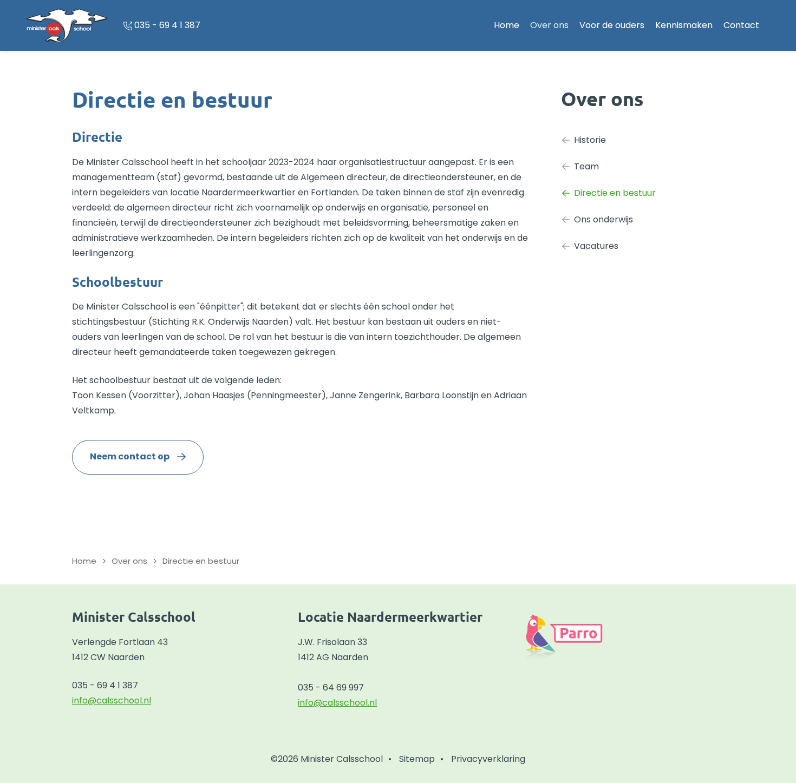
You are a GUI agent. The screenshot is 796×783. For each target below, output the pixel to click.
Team (586, 166)
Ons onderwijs (603, 219)
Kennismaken (684, 25)
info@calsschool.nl (111, 700)
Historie (590, 140)
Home (506, 25)
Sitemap (417, 759)
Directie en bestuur (615, 193)
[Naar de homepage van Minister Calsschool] (67, 25)
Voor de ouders (611, 25)
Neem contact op (129, 456)
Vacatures (596, 246)
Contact (741, 25)
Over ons (549, 25)
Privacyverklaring (488, 759)
